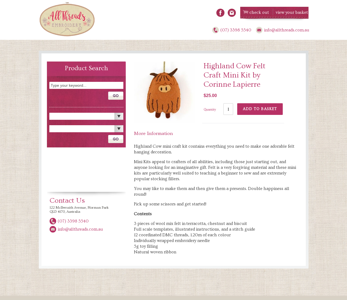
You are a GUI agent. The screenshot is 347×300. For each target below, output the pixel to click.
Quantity (210, 109)
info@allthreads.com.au (286, 30)
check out (259, 12)
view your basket (292, 12)
